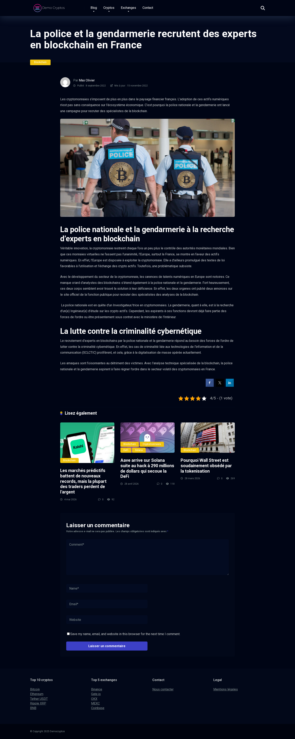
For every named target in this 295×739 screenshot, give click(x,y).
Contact (147, 8)
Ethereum (36, 694)
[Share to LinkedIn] (230, 386)
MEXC (95, 703)
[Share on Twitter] (220, 386)
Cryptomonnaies (152, 444)
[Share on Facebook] (210, 386)
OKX (94, 699)
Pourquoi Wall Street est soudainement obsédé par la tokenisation (206, 465)
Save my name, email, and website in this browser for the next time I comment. (125, 634)
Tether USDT (39, 699)
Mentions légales (225, 689)
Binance (96, 689)
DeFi (125, 450)
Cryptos (108, 8)
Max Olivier (87, 80)
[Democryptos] (49, 6)
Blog (94, 8)
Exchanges (128, 8)
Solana (139, 450)
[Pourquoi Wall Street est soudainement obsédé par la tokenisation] (208, 437)
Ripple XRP (38, 703)
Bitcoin (35, 689)
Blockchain (40, 62)
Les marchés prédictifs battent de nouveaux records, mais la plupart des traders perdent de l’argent (83, 481)
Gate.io (96, 694)
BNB (33, 708)
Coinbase (97, 708)
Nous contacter (163, 689)
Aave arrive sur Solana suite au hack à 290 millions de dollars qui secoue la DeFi (147, 468)
